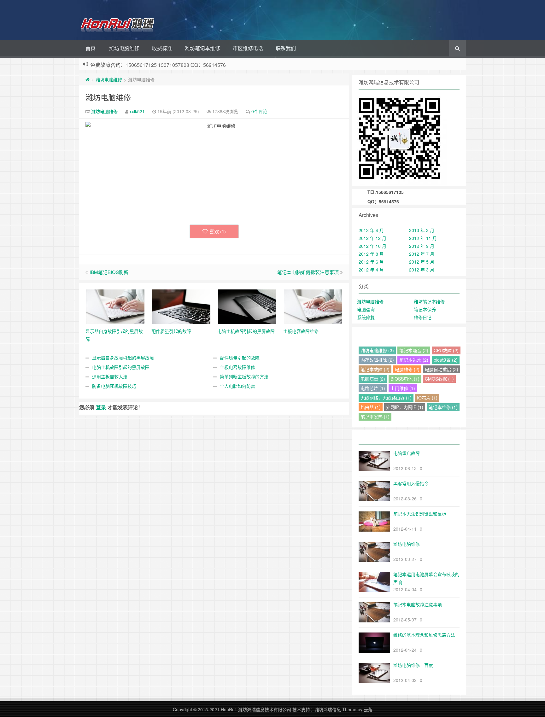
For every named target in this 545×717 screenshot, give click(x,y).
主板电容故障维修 (237, 367)
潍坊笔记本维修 (202, 48)
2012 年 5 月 (421, 262)
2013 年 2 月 (421, 230)
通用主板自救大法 (109, 376)
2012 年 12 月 (372, 238)
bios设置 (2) (446, 360)
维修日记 (422, 317)
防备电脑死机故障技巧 (114, 386)
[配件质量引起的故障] (181, 306)
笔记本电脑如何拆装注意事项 (308, 272)
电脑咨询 (366, 309)
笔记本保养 (425, 309)
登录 (101, 407)
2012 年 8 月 (371, 254)
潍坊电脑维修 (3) (377, 350)
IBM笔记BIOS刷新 (109, 272)
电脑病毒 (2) (372, 379)
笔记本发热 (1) (375, 416)
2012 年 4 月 (371, 269)
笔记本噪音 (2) (413, 350)
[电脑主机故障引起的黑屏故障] (247, 306)
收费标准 (162, 48)
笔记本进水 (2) (413, 360)
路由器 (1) (370, 407)
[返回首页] (87, 79)
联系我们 (286, 48)
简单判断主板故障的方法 (244, 376)
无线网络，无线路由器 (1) (386, 397)
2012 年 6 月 (371, 262)
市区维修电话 (248, 48)
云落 (368, 709)
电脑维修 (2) (407, 369)
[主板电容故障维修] (313, 306)
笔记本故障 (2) (375, 369)
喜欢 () (217, 231)
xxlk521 (137, 111)
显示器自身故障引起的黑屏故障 (123, 357)
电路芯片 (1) (372, 388)
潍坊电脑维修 (124, 48)
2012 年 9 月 (421, 246)
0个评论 (259, 111)
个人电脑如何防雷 (237, 386)
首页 (90, 48)
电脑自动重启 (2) (441, 369)
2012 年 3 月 (421, 269)
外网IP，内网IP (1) (404, 407)
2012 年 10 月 (372, 246)
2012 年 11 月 (423, 238)
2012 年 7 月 (421, 254)
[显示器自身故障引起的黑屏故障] (115, 306)
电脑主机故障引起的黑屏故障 (120, 367)
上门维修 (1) (402, 388)
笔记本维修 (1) (443, 407)
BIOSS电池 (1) (404, 379)
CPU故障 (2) (446, 350)
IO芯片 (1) (427, 397)
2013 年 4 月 (371, 230)
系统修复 (366, 317)
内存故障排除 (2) (377, 360)
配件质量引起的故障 (240, 357)
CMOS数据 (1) (439, 379)
